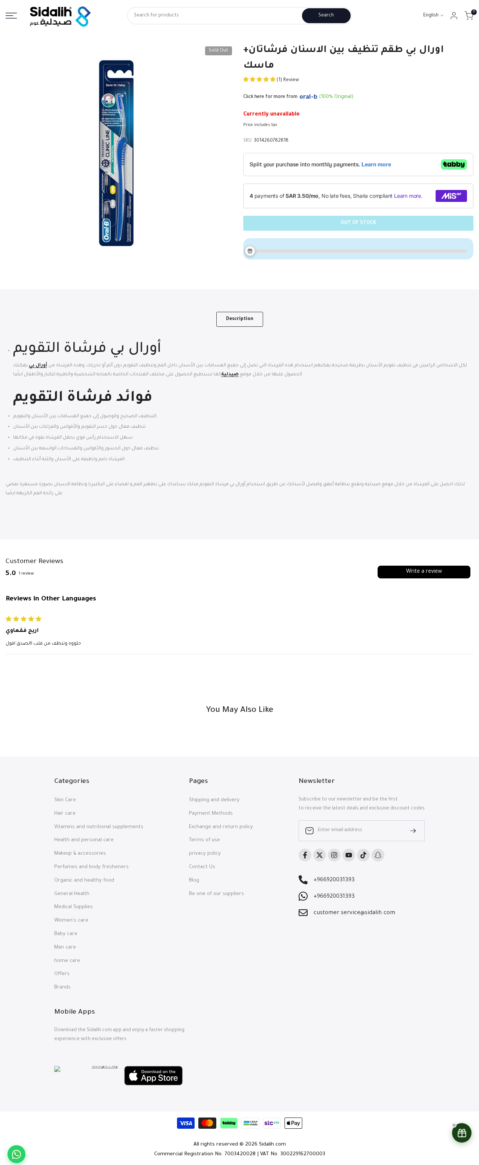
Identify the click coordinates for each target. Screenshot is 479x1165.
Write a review (424, 572)
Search (326, 15)
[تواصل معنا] (16, 1154)
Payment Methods (211, 814)
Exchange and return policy (221, 827)
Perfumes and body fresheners (91, 867)
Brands (62, 987)
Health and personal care (84, 840)
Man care (65, 947)
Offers (62, 974)
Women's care (71, 920)
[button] (260, 80)
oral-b (308, 97)
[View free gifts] (462, 1133)
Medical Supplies (73, 907)
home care (67, 961)
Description (239, 319)
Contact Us (202, 867)
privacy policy (205, 854)
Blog (194, 880)
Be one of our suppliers (216, 894)
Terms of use (204, 840)
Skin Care (65, 800)
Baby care (65, 934)
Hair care (65, 814)
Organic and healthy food (84, 880)
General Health (71, 894)
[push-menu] (11, 15)
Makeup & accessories (80, 854)
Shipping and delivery (214, 800)
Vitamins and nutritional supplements (98, 827)
